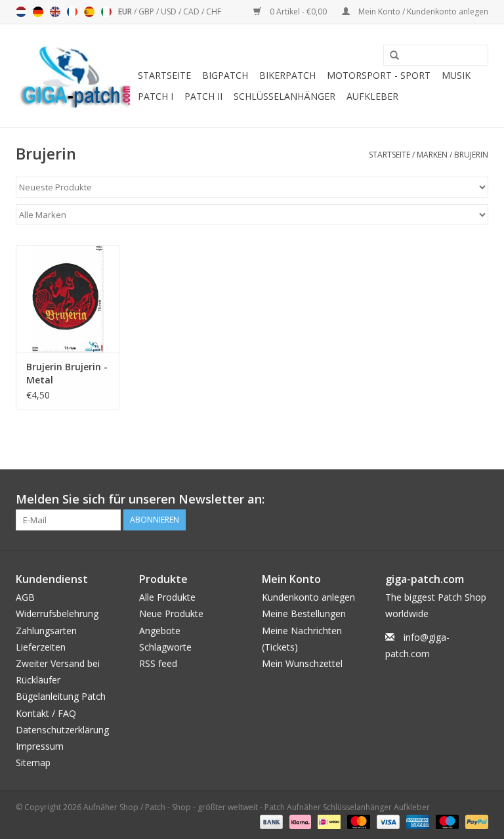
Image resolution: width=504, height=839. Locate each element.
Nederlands (21, 12)
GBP (147, 11)
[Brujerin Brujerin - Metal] (67, 299)
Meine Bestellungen (304, 613)
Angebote (159, 630)
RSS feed (158, 663)
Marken (432, 154)
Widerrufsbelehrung (57, 613)
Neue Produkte (171, 613)
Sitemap (33, 762)
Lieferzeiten (41, 647)
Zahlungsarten (46, 630)
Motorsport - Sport (378, 75)
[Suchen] (389, 56)
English (55, 12)
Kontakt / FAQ (46, 713)
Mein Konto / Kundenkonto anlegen (422, 11)
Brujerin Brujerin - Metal (67, 373)
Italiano (106, 12)
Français (72, 12)
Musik (456, 75)
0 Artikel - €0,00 (298, 11)
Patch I (155, 96)
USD (169, 11)
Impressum (40, 746)
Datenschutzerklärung (62, 729)
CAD (192, 11)
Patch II (203, 96)
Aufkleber (372, 96)
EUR (126, 11)
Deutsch (38, 12)
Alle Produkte (167, 597)
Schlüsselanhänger (284, 96)
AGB (25, 597)
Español (89, 12)
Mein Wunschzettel (302, 663)
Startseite (164, 75)
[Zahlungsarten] (270, 821)
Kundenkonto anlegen (308, 597)
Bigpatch (225, 75)
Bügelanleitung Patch (61, 696)
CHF (213, 11)
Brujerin (471, 154)
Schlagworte (165, 647)
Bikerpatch (287, 75)
